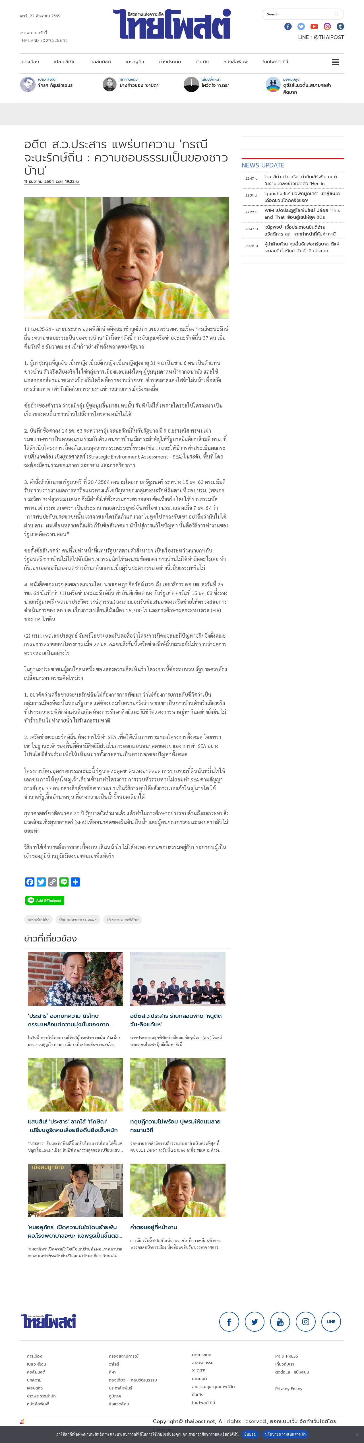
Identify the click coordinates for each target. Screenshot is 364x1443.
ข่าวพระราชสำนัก (41, 1396)
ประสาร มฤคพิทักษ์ (123, 919)
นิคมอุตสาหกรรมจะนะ (78, 919)
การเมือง (30, 61)
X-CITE (198, 1371)
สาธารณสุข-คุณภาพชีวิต (213, 1387)
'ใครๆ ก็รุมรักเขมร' (55, 85)
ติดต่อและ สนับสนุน (292, 1372)
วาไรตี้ (114, 1364)
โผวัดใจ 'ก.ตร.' (215, 85)
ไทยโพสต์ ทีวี (275, 61)
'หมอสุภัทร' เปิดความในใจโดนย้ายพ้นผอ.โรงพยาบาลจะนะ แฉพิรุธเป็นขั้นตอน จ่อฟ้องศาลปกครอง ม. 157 (75, 1235)
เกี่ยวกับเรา (284, 1364)
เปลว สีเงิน (65, 61)
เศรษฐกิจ (135, 61)
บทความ (34, 1380)
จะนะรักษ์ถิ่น (38, 919)
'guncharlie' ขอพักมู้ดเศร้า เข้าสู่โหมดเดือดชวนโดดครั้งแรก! (302, 197)
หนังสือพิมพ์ (236, 61)
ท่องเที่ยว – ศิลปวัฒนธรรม (133, 1380)
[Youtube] (314, 26)
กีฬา (112, 1372)
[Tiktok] (340, 26)
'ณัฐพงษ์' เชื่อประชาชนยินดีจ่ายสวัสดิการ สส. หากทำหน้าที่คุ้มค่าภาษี (300, 231)
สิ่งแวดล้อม (119, 1404)
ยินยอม (250, 1434)
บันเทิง (202, 61)
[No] (357, 1434)
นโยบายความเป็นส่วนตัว (285, 1434)
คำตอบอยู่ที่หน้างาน (153, 1227)
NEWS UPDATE (263, 165)
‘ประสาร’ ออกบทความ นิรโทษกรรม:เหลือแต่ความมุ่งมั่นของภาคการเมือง (68, 1024)
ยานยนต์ (199, 1379)
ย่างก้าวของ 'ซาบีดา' (140, 85)
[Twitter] (301, 26)
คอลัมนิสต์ (100, 61)
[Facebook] (288, 26)
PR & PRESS (286, 1356)
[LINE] (331, 1321)
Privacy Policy (289, 1389)
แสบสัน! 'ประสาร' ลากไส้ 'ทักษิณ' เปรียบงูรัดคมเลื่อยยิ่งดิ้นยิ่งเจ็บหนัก (75, 1125)
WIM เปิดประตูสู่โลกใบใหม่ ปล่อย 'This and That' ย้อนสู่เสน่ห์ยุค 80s (302, 214)
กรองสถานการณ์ (124, 1356)
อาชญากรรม (203, 1363)
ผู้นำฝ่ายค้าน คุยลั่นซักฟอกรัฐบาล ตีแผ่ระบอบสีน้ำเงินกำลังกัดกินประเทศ (302, 247)
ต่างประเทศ (170, 61)
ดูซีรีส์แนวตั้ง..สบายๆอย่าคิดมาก (307, 89)
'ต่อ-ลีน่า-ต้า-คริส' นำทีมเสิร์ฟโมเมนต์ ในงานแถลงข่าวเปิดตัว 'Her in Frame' (300, 180)
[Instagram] (327, 26)
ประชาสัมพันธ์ (121, 1388)
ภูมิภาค (115, 1396)
